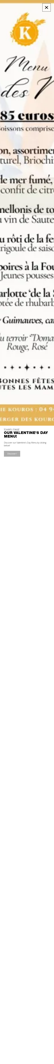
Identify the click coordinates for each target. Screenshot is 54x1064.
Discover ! (12, 453)
